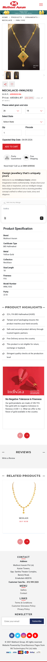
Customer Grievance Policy (23, 606)
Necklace (7, 20)
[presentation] (20, 435)
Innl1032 (20, 20)
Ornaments (31, 17)
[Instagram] (23, 635)
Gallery (23, 590)
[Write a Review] (23, 458)
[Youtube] (29, 635)
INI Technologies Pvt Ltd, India (23, 648)
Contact (23, 593)
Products (17, 17)
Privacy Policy (23, 609)
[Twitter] (17, 635)
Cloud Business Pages (30, 645)
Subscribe (36, 621)
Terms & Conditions (23, 603)
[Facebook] (11, 635)
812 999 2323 (33, 582)
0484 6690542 (29, 166)
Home (5, 17)
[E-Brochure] (35, 635)
